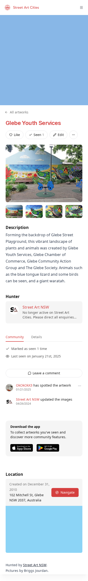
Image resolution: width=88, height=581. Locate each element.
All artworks (19, 112)
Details (36, 337)
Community (15, 337)
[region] (44, 60)
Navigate (68, 492)
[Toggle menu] (81, 7)
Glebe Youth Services (33, 123)
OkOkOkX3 (24, 385)
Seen (39, 134)
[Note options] (79, 386)
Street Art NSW (36, 307)
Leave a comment (46, 373)
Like (17, 134)
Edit (61, 134)
